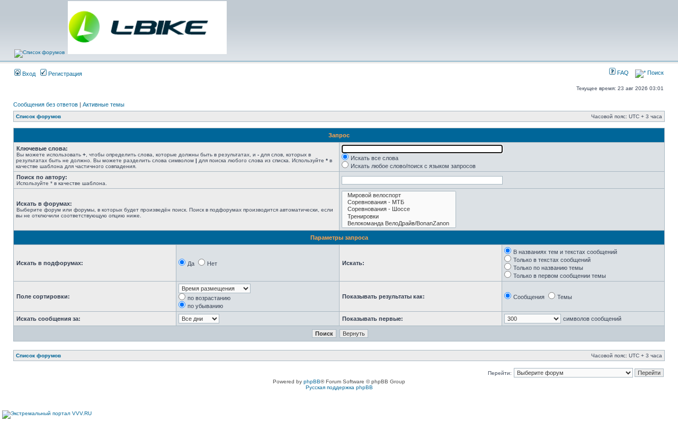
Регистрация (64, 74)
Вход (28, 74)
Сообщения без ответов (45, 104)
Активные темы (103, 104)
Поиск (655, 72)
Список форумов (38, 116)
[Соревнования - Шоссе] (399, 209)
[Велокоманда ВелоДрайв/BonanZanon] (399, 223)
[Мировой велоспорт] (399, 195)
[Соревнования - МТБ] (399, 202)
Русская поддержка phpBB (339, 387)
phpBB (312, 381)
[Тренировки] (399, 216)
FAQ (622, 72)
